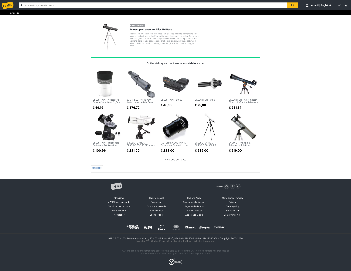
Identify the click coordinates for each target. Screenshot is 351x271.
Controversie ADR (232, 215)
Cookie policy (232, 206)
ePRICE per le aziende (119, 202)
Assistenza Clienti (194, 215)
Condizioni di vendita (232, 198)
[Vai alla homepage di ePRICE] (116, 186)
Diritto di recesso (194, 210)
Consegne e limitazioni (194, 202)
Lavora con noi (119, 210)
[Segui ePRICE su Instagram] (226, 186)
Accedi (315, 5)
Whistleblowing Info (204, 241)
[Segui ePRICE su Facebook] (232, 186)
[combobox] (153, 5)
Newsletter (119, 215)
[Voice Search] (21, 5)
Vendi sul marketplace (119, 206)
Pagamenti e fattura (194, 206)
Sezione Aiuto (194, 198)
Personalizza (232, 210)
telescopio (97, 168)
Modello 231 (142, 241)
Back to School (156, 198)
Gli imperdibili (156, 215)
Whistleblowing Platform (179, 241)
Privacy (232, 202)
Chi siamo (119, 198)
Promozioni (156, 202)
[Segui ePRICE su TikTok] (238, 186)
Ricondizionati (156, 210)
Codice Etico (158, 241)
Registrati (326, 5)
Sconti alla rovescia (156, 206)
